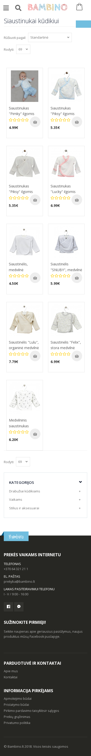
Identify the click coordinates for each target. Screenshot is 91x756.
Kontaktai (10, 677)
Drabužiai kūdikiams (24, 491)
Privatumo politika (17, 723)
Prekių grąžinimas (17, 717)
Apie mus (11, 671)
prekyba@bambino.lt (19, 581)
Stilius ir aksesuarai (24, 508)
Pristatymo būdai (16, 705)
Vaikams (15, 499)
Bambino (16, 537)
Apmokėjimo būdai (18, 698)
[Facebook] (8, 606)
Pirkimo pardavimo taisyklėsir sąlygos (31, 711)
